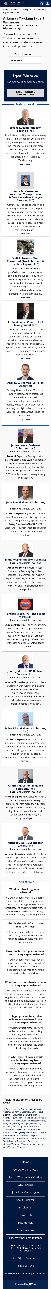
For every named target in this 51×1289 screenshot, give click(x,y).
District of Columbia (12, 1115)
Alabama (25, 1109)
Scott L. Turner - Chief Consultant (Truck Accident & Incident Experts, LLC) (25, 261)
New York (7, 1136)
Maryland (7, 1124)
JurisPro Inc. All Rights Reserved (29, 1274)
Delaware (27, 1115)
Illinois (34, 1118)
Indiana (42, 1118)
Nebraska (30, 1130)
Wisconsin (38, 1144)
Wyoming (21, 1147)
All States (7, 1109)
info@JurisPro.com (24, 1258)
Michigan (24, 1124)
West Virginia (9, 1147)
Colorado (26, 1112)
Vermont (15, 1144)
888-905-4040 (26, 1266)
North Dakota (18, 1130)
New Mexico (32, 1133)
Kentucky (15, 1121)
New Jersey (20, 1133)
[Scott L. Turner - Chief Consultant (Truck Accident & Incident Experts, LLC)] (25, 247)
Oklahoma (23, 1136)
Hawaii (15, 1118)
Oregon (33, 1136)
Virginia (6, 1144)
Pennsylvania (9, 1138)
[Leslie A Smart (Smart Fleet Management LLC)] (25, 311)
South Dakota (9, 1141)
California (16, 1112)
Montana (28, 1127)
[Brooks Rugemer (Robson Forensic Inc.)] (25, 116)
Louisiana (25, 1121)
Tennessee (22, 1141)
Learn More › (25, 164)
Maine (16, 1124)
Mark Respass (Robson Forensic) (25, 560)
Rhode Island (23, 1138)
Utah (37, 1141)
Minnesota (35, 1124)
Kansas (6, 1121)
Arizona (6, 1112)
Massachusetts (38, 1121)
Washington (26, 1144)
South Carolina (37, 1138)
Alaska (17, 1109)
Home (5, 9)
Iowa (21, 1118)
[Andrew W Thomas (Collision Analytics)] (25, 371)
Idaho (27, 1118)
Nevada (42, 1133)
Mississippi (17, 1127)
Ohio (15, 1136)
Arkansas (15, 9)
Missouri (7, 1127)
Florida (36, 1115)
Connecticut (37, 1112)
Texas (31, 1141)
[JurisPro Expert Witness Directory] (20, 3)
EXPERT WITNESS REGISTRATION (25, 93)
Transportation (28, 9)
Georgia (6, 1118)
